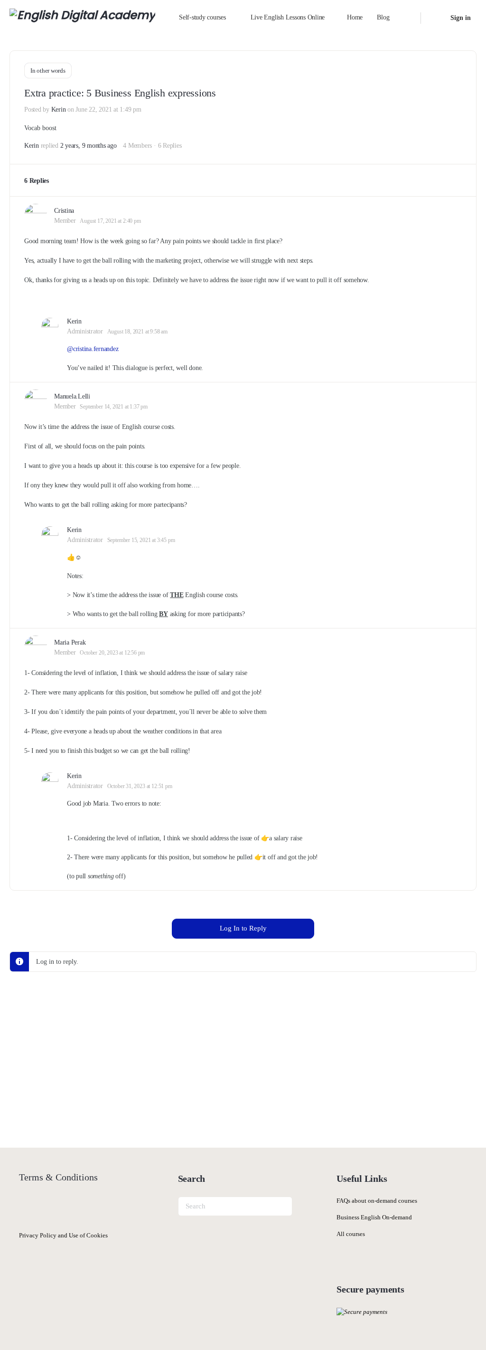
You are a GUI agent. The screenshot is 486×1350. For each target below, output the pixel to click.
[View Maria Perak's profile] (35, 647)
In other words (47, 70)
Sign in (460, 17)
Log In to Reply (243, 928)
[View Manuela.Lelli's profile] (35, 401)
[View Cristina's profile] (35, 215)
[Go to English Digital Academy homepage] (82, 17)
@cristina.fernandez (92, 348)
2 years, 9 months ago (88, 145)
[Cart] (435, 18)
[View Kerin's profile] (49, 326)
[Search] (407, 18)
